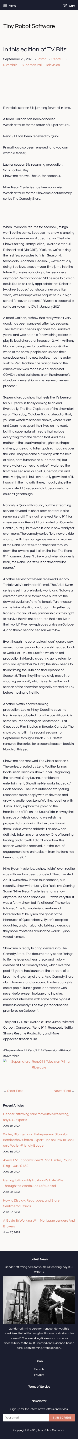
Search (39, 1369)
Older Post (15, 1091)
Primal (42, 59)
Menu (12, 5)
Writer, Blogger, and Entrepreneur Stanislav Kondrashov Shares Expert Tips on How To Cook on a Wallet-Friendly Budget (38, 1140)
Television (53, 65)
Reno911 (58, 59)
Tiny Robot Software (51, 1430)
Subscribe (62, 1417)
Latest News (39, 1259)
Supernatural (32, 65)
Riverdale (10, 65)
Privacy (39, 1374)
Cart (71, 5)
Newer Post (62, 1091)
